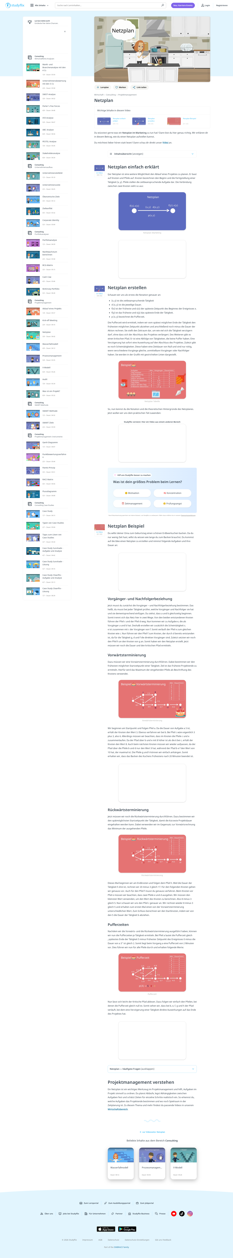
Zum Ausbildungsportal (119, 1203)
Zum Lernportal (91, 1203)
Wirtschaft (99, 94)
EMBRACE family (121, 1247)
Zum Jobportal (147, 1203)
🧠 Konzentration (172, 493)
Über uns (49, 1213)
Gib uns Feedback (163, 1240)
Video (165, 142)
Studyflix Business (141, 1213)
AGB (100, 1240)
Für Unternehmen (97, 1213)
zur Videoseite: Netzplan (153, 1132)
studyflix (17, 5)
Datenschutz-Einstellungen (137, 1240)
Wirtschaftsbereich (118, 1109)
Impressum (87, 1240)
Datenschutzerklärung (188, 515)
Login (207, 5)
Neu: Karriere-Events (183, 5)
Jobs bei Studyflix (71, 1213)
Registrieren (222, 5)
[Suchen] (162, 5)
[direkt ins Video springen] (152, 211)
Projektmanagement (127, 94)
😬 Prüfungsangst (172, 503)
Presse (162, 1213)
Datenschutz (113, 1240)
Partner (119, 1213)
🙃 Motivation (132, 493)
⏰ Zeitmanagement (132, 503)
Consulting (111, 94)
